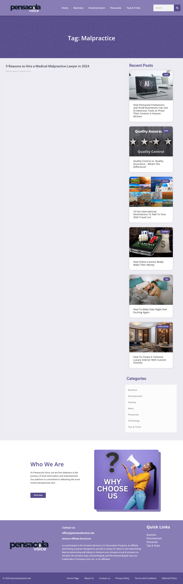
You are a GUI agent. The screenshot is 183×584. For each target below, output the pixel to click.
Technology (134, 420)
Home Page (73, 578)
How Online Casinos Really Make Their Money (148, 263)
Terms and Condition (145, 578)
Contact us (104, 578)
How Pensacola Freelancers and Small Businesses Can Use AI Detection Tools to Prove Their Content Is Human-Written (150, 110)
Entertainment (97, 7)
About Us (89, 578)
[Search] (177, 8)
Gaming (132, 402)
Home (65, 7)
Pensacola (115, 7)
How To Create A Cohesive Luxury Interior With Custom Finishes (149, 359)
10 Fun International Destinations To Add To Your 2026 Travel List (149, 214)
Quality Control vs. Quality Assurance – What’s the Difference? (148, 163)
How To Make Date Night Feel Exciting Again (150, 311)
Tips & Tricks (133, 7)
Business (78, 7)
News (131, 408)
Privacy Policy (122, 578)
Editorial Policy (169, 578)
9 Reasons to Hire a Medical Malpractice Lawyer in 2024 (47, 66)
